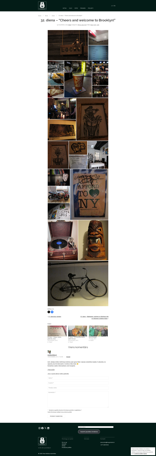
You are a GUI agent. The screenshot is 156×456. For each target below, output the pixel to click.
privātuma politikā (138, 453)
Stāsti (53, 15)
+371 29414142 (104, 445)
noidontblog (52, 355)
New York (93, 25)
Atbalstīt (64, 444)
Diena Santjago (93, 337)
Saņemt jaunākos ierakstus (89, 432)
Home (39, 15)
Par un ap (64, 442)
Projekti (90, 8)
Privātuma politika (66, 447)
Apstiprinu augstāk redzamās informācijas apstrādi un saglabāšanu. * (65, 410)
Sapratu (145, 453)
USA (98, 25)
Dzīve (76, 8)
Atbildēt (68, 357)
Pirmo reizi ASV (82, 25)
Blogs (46, 15)
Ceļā (70, 8)
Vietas (64, 8)
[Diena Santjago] (98, 331)
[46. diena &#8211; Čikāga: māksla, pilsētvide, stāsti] (57, 331)
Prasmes (83, 8)
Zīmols (63, 445)
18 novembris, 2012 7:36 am (55, 357)
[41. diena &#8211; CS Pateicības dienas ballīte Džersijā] (77, 331)
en (114, 5)
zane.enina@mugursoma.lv (107, 442)
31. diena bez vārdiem (55, 316)
